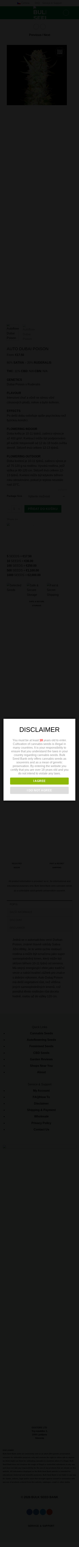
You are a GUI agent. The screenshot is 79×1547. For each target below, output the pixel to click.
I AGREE (39, 781)
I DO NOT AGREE (39, 790)
